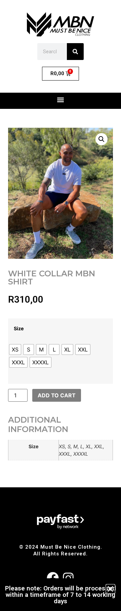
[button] (110, 589)
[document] (60, 305)
